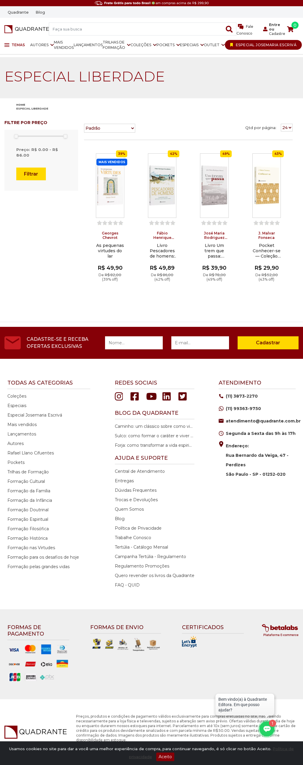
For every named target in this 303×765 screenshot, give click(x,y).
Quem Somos (129, 509)
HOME (20, 104)
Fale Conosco (244, 30)
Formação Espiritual (27, 519)
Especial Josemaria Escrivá (34, 415)
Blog (40, 12)
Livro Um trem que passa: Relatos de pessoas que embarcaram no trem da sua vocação (214, 251)
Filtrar (31, 174)
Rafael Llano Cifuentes (30, 453)
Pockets (166, 45)
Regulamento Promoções (142, 566)
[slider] (16, 136)
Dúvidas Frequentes (136, 490)
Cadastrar (268, 342)
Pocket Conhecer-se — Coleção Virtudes (267, 251)
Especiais (189, 45)
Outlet (212, 45)
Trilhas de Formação (114, 45)
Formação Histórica (27, 538)
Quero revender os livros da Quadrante (154, 575)
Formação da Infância (29, 500)
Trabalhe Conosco (133, 537)
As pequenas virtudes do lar (110, 251)
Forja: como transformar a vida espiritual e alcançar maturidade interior (154, 445)
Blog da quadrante (146, 413)
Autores (39, 45)
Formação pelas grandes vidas (38, 566)
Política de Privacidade (138, 528)
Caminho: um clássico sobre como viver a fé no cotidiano (154, 426)
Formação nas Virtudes (31, 547)
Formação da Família (28, 491)
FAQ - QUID (127, 585)
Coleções (140, 45)
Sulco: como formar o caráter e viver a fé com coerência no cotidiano (154, 435)
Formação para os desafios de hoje (43, 557)
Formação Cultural (26, 481)
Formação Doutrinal (28, 509)
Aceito (165, 756)
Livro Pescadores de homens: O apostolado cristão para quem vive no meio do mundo (162, 251)
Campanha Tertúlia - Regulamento (150, 556)
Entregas (124, 480)
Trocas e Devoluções (136, 499)
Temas (18, 45)
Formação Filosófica (28, 528)
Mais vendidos (64, 45)
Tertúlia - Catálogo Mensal (141, 547)
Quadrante (18, 12)
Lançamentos (88, 45)
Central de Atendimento (140, 471)
